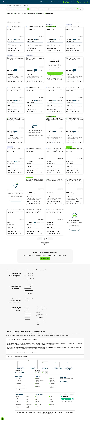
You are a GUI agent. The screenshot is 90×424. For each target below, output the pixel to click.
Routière (38, 381)
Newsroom (18, 386)
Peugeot (17, 398)
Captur (37, 406)
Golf (51, 399)
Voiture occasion (16, 5)
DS (28, 407)
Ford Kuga (27, 309)
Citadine (38, 378)
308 (37, 399)
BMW (28, 402)
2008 (37, 398)
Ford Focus (27, 311)
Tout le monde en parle (20, 385)
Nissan (17, 407)
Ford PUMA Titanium (29, 280)
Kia (28, 399)
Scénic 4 (52, 404)
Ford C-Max (27, 319)
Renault (17, 396)
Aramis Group (19, 389)
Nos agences (18, 380)
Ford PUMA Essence (29, 284)
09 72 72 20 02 (19, 372)
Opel (17, 401)
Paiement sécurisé (69, 412)
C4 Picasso (38, 404)
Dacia (17, 402)
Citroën (17, 399)
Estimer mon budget (15, 200)
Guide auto (52, 383)
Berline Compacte (40, 380)
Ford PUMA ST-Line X (29, 278)
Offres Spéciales (53, 381)
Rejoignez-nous (19, 381)
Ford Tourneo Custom (41, 320)
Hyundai (29, 398)
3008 (37, 401)
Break (37, 383)
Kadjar (51, 401)
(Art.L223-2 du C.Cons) (57, 79)
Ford (28, 401)
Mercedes (29, 404)
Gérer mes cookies (59, 412)
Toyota (28, 406)
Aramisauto (9, 5)
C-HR (51, 396)
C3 (37, 402)
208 (37, 396)
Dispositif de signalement (46, 413)
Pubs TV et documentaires (21, 388)
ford (21, 5)
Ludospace (38, 386)
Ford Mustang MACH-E (42, 309)
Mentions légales (32, 412)
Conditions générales (22, 412)
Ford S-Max (27, 317)
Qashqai (52, 406)
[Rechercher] (28, 9)
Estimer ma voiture (74, 230)
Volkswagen (18, 404)
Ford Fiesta (27, 306)
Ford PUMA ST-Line (29, 273)
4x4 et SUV (52, 378)
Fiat (28, 396)
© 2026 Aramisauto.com (45, 418)
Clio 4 (51, 398)
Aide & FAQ (18, 383)
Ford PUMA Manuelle (29, 298)
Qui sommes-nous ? (20, 378)
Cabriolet (52, 380)
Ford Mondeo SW (40, 306)
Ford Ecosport (28, 313)
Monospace (38, 385)
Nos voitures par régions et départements (53, 386)
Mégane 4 (52, 402)
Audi (17, 406)
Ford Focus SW (28, 315)
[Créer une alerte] (2, 418)
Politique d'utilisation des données (45, 412)
